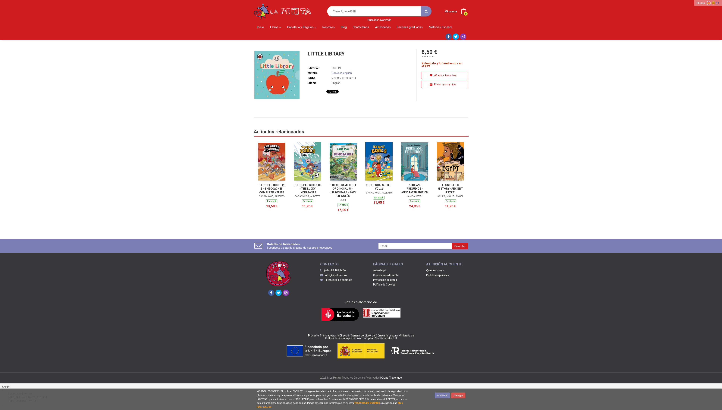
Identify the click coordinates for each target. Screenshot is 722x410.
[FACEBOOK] (448, 36)
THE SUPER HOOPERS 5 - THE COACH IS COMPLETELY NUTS (271, 189)
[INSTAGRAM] (463, 36)
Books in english (342, 73)
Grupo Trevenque (391, 377)
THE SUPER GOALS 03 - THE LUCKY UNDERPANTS (307, 189)
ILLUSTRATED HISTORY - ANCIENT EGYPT (450, 189)
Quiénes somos (435, 270)
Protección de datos (385, 279)
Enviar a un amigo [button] (444, 84)
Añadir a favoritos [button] (444, 75)
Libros (274, 27)
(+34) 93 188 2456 (335, 270)
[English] (717, 3)
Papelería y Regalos (300, 27)
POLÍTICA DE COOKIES (367, 403)
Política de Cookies (384, 284)
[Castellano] (709, 3)
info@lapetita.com (336, 275)
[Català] (713, 3)
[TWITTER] (456, 36)
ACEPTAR (442, 395)
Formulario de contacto (338, 279)
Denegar (458, 395)
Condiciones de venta (386, 275)
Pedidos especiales (437, 275)
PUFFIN (336, 68)
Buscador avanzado (379, 20)
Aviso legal (379, 270)
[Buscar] (426, 11)
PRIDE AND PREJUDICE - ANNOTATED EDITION (414, 189)
